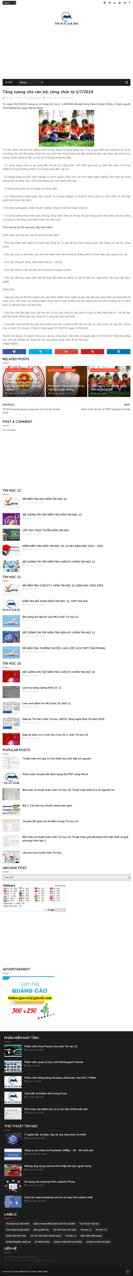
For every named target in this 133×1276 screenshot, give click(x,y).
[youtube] (120, 3)
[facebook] (129, 3)
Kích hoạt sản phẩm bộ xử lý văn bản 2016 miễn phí (56, 1109)
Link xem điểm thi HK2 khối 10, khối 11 (47, 703)
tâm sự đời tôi (41, 1230)
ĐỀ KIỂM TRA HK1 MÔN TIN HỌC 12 (45, 499)
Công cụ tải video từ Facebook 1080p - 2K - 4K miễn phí (58, 1150)
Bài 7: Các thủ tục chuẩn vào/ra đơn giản (47, 805)
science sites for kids (98, 1242)
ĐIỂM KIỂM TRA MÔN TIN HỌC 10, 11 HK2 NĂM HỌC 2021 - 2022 (63, 546)
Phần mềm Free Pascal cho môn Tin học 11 (51, 1046)
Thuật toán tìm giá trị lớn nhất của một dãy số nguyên (57, 758)
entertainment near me (18, 1242)
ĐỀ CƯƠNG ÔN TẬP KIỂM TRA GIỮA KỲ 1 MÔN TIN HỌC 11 (59, 632)
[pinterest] (110, 3)
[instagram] (105, 3)
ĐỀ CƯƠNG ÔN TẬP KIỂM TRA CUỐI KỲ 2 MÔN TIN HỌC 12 (59, 561)
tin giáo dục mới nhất (17, 1224)
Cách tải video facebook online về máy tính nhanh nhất (58, 1197)
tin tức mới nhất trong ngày (59, 97)
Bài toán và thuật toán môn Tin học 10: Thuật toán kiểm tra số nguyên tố (68, 790)
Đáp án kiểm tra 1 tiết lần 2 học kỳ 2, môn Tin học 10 (55, 735)
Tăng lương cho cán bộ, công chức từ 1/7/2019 (108, 387)
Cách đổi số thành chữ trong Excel (45, 1093)
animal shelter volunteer (68, 1242)
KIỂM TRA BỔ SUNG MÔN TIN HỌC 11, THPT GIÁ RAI (55, 601)
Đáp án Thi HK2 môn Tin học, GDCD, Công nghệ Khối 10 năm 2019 (63, 719)
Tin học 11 (86, 1230)
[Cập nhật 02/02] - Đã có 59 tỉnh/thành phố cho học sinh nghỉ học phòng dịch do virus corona (23, 384)
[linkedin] (115, 3)
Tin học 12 (70, 1236)
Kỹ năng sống (42, 1242)
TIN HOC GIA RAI (10, 1271)
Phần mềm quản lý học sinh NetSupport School (53, 1062)
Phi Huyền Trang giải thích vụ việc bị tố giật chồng (66, 387)
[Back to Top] (127, 1271)
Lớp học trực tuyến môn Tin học (42, 852)
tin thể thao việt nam (64, 1230)
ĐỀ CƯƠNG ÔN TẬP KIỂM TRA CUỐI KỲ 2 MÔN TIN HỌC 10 (59, 672)
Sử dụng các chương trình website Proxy (49, 1181)
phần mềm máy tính (16, 1236)
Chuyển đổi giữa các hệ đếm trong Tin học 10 (50, 821)
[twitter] (125, 3)
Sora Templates (39, 1271)
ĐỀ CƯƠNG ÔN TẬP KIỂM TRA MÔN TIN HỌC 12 (52, 514)
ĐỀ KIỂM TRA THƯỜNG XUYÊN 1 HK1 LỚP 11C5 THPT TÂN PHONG (64, 648)
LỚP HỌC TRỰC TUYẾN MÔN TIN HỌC (46, 530)
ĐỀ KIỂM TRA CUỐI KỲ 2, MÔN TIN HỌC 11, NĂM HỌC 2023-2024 (63, 585)
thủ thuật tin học (89, 1224)
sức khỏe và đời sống (17, 1230)
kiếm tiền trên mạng (91, 1236)
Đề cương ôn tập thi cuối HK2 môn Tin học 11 (50, 617)
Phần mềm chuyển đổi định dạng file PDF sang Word (55, 774)
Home (9, 82)
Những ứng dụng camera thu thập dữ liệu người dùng (57, 1166)
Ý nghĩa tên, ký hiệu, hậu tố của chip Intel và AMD (55, 1134)
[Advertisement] (66, 51)
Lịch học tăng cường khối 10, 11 (42, 687)
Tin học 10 (101, 1230)
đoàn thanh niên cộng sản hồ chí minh (54, 1224)
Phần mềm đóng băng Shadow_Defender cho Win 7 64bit (60, 1078)
